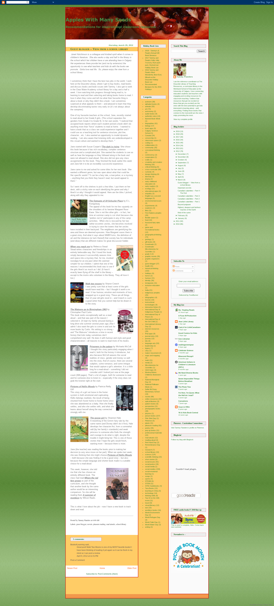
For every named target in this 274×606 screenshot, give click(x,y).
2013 (177, 148)
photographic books (152, 409)
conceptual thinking (152, 150)
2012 (177, 151)
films (147, 210)
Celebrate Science (185, 350)
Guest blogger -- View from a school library (99, 49)
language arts (150, 343)
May (179, 174)
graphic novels (150, 256)
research (148, 450)
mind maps (149, 370)
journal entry (150, 336)
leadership (149, 346)
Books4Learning (77, 544)
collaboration (150, 145)
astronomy (149, 111)
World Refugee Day (152, 517)
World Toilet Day (151, 522)
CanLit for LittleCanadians (189, 327)
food (146, 220)
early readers (150, 186)
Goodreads (149, 244)
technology (149, 493)
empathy (148, 193)
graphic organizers (152, 259)
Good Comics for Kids (187, 333)
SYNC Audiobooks (152, 486)
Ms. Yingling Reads (186, 310)
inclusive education (152, 285)
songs (147, 476)
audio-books (150, 114)
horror (147, 276)
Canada (148, 135)
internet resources (152, 329)
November (182, 157)
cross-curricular (151, 169)
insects (148, 300)
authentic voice (151, 116)
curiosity (148, 172)
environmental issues (153, 201)
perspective (149, 406)
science (148, 454)
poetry (147, 428)
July (179, 168)
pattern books (150, 404)
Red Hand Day (151, 442)
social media (150, 467)
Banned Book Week (152, 119)
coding (147, 143)
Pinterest (148, 421)
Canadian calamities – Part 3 (189, 196)
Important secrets (184, 188)
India (147, 290)
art (146, 109)
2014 (177, 145)
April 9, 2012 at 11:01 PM (87, 556)
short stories (150, 459)
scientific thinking (151, 457)
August (180, 165)
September (182, 163)
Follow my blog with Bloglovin (182, 440)
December (182, 154)
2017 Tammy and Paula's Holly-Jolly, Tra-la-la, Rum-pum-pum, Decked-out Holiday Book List (153, 63)
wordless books (151, 510)
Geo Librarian (184, 339)
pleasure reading (99, 524)
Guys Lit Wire (184, 407)
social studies (150, 469)
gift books (149, 242)
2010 (177, 224)
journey (148, 338)
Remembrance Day (152, 445)
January (181, 218)
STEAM (148, 481)
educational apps (151, 191)
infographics (149, 297)
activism (148, 102)
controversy (149, 155)
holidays (148, 273)
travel (147, 503)
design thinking (151, 174)
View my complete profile (182, 119)
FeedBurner (193, 295)
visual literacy (150, 505)
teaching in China (151, 491)
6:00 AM (96, 520)
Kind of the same (184, 213)
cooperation (149, 157)
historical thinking (151, 268)
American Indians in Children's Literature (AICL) (187, 364)
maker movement (152, 353)
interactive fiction (151, 307)
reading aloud (150, 440)
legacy (147, 348)
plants (147, 423)
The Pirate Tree (184, 387)
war (146, 508)
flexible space (150, 218)
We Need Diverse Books (188, 373)
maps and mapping (152, 355)
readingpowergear (186, 345)
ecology (148, 189)
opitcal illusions (151, 401)
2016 (177, 140)
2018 (177, 134)
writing (147, 527)
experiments (150, 206)
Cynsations (183, 401)
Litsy (147, 351)
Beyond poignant (184, 204)
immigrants (149, 283)
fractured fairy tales (152, 223)
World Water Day (151, 525)
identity (147, 280)
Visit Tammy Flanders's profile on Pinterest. (187, 428)
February (181, 215)
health (147, 266)
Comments (179, 271)
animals (148, 106)
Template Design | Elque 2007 (261, 605)
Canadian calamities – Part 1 (189, 202)
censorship (149, 138)
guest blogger (81, 524)
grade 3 (148, 254)
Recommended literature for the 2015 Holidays (153, 86)
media (147, 363)
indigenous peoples (152, 293)
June (180, 171)
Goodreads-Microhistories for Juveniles (151, 249)
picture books (150, 416)
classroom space (151, 140)
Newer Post (72, 568)
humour (148, 278)
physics (148, 413)
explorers (148, 208)
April (179, 177)
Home (102, 568)
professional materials (153, 433)
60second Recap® (185, 356)
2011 (177, 221)
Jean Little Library (185, 322)
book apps (149, 128)
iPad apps (149, 334)
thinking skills (150, 496)
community (149, 147)
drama (147, 179)
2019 (177, 131)
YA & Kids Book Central (188, 413)
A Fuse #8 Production (187, 316)
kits (146, 341)
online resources (151, 399)
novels (89, 524)
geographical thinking (153, 235)
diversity (148, 177)
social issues (150, 462)
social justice (150, 464)
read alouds (110, 524)
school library (121, 524)
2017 (177, 137)
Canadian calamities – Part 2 (189, 199)
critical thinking (150, 167)
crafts (147, 160)
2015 (177, 143)
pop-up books (150, 430)
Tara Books (149, 488)
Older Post (131, 568)
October (181, 160)
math (147, 360)
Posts (177, 266)
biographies (149, 123)
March (180, 180)
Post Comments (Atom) (108, 574)
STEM (147, 483)
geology (148, 239)
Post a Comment (77, 560)
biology (147, 126)
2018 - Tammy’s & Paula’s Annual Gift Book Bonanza (152, 53)
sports (147, 479)
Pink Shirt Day (150, 418)
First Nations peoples (153, 213)
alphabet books (151, 104)
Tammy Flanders (185, 77)
